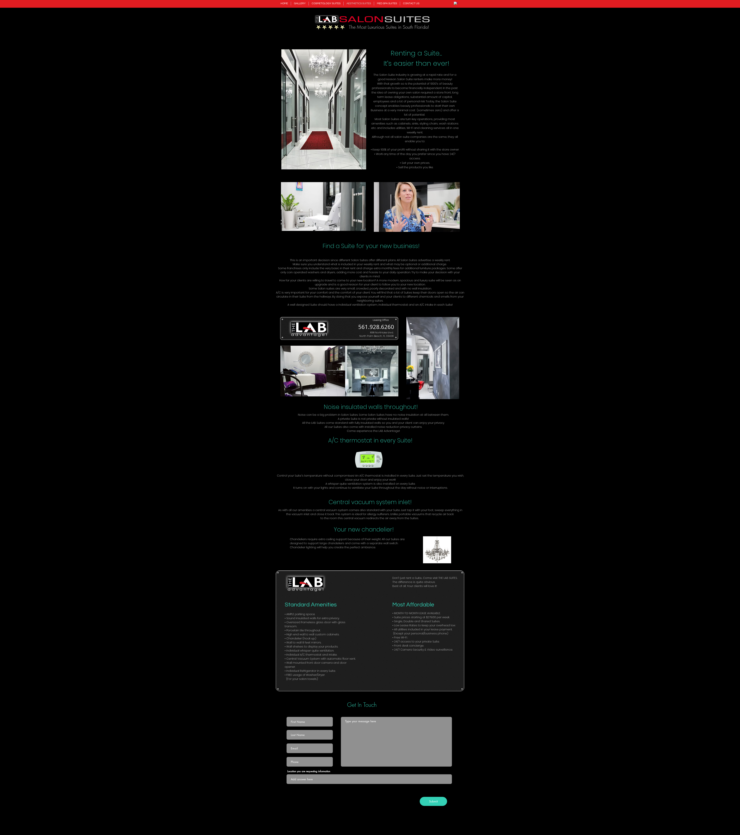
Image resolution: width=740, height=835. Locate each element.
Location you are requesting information (308, 771)
